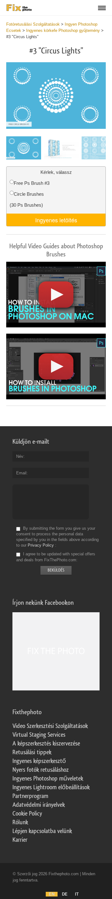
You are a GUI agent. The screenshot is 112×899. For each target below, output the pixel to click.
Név (19, 456)
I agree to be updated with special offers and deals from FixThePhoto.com (55, 557)
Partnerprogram (30, 796)
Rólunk (20, 822)
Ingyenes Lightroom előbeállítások (51, 787)
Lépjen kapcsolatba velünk (42, 831)
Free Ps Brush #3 (31, 183)
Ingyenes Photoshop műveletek (47, 778)
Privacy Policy (41, 545)
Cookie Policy (27, 814)
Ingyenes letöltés (56, 220)
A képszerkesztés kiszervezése (46, 743)
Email (21, 473)
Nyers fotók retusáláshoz (40, 770)
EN (51, 894)
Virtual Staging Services (38, 735)
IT (77, 894)
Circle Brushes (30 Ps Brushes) (27, 199)
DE (65, 894)
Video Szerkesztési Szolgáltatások (50, 726)
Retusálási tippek (31, 752)
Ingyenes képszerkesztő (39, 761)
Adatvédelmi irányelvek (38, 805)
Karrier (19, 840)
